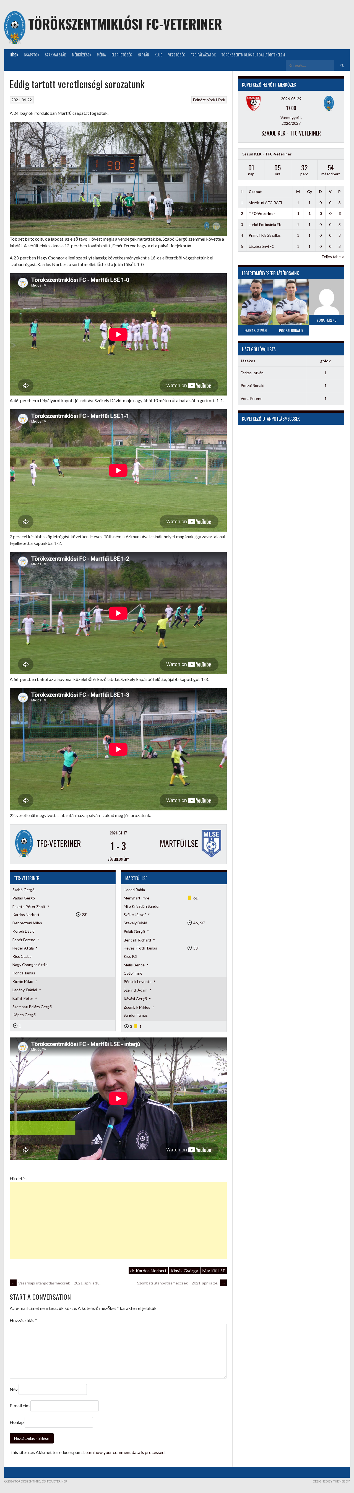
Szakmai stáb (55, 55)
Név (14, 1389)
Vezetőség (176, 55)
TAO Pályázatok (203, 55)
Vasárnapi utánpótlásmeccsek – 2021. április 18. (55, 1283)
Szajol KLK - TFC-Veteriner (291, 133)
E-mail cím (20, 1405)
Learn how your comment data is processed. (124, 1452)
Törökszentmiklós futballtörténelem (253, 55)
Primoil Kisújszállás (265, 235)
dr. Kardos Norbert (148, 1270)
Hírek (14, 55)
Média (101, 55)
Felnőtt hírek (204, 99)
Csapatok (31, 55)
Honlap (17, 1422)
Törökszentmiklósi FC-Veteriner (125, 23)
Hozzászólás (23, 1320)
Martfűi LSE (213, 1270)
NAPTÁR (143, 55)
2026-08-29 (291, 98)
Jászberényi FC (261, 246)
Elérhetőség (121, 55)
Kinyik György (184, 1270)
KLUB (159, 55)
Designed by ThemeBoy (331, 1481)
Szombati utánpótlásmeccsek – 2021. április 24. (181, 1283)
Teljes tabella (332, 256)
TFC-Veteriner (262, 213)
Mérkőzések (81, 55)
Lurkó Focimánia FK (265, 224)
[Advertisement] (118, 1220)
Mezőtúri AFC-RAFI (265, 202)
